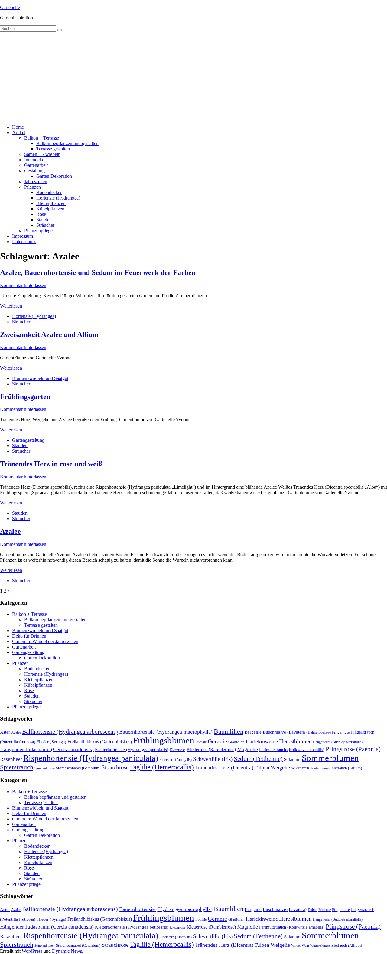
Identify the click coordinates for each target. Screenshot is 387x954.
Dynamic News (67, 951)
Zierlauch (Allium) (346, 768)
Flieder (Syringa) (51, 741)
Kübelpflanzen (50, 208)
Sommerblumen (330, 758)
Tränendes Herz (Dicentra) (224, 767)
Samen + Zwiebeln (42, 154)
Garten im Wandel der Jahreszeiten (45, 641)
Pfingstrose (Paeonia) (353, 749)
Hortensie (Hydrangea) (58, 197)
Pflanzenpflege (38, 230)
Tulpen (262, 768)
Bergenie (253, 732)
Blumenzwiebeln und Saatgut (40, 378)
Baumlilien (228, 731)
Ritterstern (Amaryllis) (175, 759)
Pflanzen (32, 187)
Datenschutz (24, 241)
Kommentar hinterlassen (23, 285)
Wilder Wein (300, 768)
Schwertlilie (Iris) (213, 759)
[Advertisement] (193, 77)
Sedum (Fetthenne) (258, 758)
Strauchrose (115, 767)
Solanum (292, 759)
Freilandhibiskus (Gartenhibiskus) (99, 741)
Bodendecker (49, 192)
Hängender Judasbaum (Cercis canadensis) (47, 749)
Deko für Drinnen (29, 636)
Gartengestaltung (28, 440)
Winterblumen (320, 768)
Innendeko (34, 159)
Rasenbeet (11, 759)
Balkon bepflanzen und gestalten (67, 143)
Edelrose (324, 732)
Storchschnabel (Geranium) (78, 768)
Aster (5, 731)
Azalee (10, 531)
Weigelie (280, 767)
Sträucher (45, 225)
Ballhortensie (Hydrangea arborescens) (70, 731)
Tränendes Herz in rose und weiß (51, 464)
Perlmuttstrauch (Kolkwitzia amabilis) (291, 749)
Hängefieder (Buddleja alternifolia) (338, 742)
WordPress (32, 951)
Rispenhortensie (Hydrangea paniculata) (90, 758)
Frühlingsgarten (25, 397)
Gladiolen (236, 742)
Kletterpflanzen (51, 203)
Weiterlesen (11, 306)
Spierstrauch (16, 767)
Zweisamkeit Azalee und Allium (49, 334)
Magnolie (247, 749)
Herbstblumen (295, 741)
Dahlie (312, 732)
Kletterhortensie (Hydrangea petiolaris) (131, 749)
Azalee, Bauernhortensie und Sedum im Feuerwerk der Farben (98, 272)
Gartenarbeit (36, 165)
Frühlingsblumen (163, 740)
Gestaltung (34, 170)
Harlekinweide (262, 741)
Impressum (22, 236)
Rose (41, 214)
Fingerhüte (341, 732)
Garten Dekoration (54, 176)
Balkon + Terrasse (41, 137)
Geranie (217, 741)
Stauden (44, 219)
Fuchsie (201, 742)
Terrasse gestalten (53, 148)
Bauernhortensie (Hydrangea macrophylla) (166, 732)
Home (18, 127)
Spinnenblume (44, 768)
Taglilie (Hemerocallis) (162, 767)
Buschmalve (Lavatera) (285, 731)
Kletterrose (177, 750)
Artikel (18, 132)
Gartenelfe (10, 7)
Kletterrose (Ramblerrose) (211, 749)
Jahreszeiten (35, 181)
